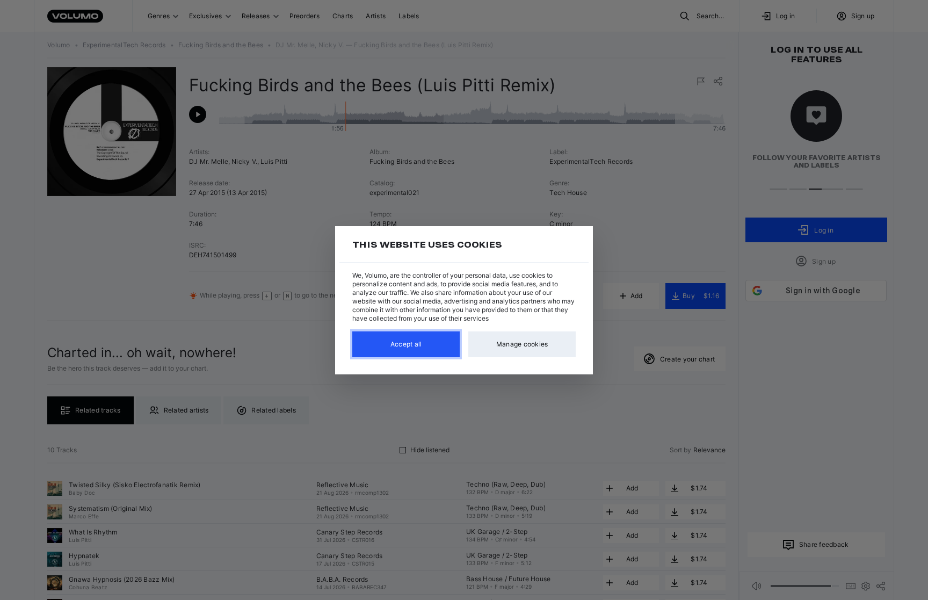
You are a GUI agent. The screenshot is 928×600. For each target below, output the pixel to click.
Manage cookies (522, 344)
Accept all (406, 344)
